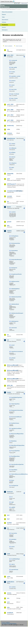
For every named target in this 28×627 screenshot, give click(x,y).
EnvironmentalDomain (13, 416)
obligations (13, 163)
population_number (13, 76)
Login (17, 3)
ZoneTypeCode (13, 485)
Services (4, 27)
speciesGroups (13, 569)
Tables (3, 17)
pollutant (13, 357)
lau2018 (9, 522)
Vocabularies (5, 24)
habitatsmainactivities (13, 296)
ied (8, 340)
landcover (10, 491)
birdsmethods (13, 250)
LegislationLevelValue (13, 428)
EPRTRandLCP (11, 184)
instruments (13, 327)
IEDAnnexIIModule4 (11, 378)
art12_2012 (10, 55)
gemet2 (9, 221)
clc (12, 496)
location (13, 71)
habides (9, 230)
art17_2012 (10, 115)
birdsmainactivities (13, 243)
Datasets (4, 14)
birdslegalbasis (13, 236)
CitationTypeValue (13, 403)
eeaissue (13, 156)
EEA (8, 1)
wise (8, 607)
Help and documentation (7, 12)
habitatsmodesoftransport (13, 313)
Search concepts (19, 45)
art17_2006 (10, 109)
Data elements (5, 19)
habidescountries (13, 281)
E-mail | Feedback (6, 622)
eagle (12, 502)
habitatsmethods (13, 304)
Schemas (4, 22)
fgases (9, 206)
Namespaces (5, 29)
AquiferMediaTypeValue (13, 397)
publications (10, 581)
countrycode (13, 60)
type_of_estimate (13, 94)
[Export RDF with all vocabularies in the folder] (24, 57)
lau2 (8, 519)
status (12, 167)
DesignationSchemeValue (13, 410)
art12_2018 (10, 104)
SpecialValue (13, 469)
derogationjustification (13, 274)
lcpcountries (13, 533)
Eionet (7, 9)
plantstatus (13, 539)
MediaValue (13, 441)
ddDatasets (13, 148)
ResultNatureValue (13, 456)
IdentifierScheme (13, 423)
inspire (9, 392)
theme (12, 480)
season (12, 85)
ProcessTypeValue (13, 450)
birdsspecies (13, 267)
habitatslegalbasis (13, 288)
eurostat (9, 196)
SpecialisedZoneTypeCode (13, 464)
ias (8, 334)
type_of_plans (13, 98)
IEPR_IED (10, 385)
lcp (8, 528)
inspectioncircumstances (13, 351)
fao (8, 201)
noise (8, 576)
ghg (8, 225)
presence (13, 80)
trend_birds (13, 89)
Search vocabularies (8, 45)
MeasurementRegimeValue (13, 433)
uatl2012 (13, 507)
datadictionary (11, 138)
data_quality (13, 67)
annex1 (12, 345)
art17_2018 (10, 120)
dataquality (10, 173)
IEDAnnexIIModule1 (11, 365)
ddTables (13, 152)
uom (8, 602)
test (8, 598)
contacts (13, 143)
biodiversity (10, 125)
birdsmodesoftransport (13, 259)
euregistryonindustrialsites (11, 191)
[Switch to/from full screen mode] (19, 3)
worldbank (10, 612)
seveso (9, 593)
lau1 (8, 515)
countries (13, 212)
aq (8, 50)
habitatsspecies (13, 321)
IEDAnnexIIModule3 (11, 370)
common (9, 133)
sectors (13, 546)
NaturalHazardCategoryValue (13, 445)
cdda (8, 129)
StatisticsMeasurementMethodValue (13, 474)
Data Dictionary (12, 9)
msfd (8, 553)
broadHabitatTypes (13, 558)
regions (13, 564)
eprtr (8, 178)
